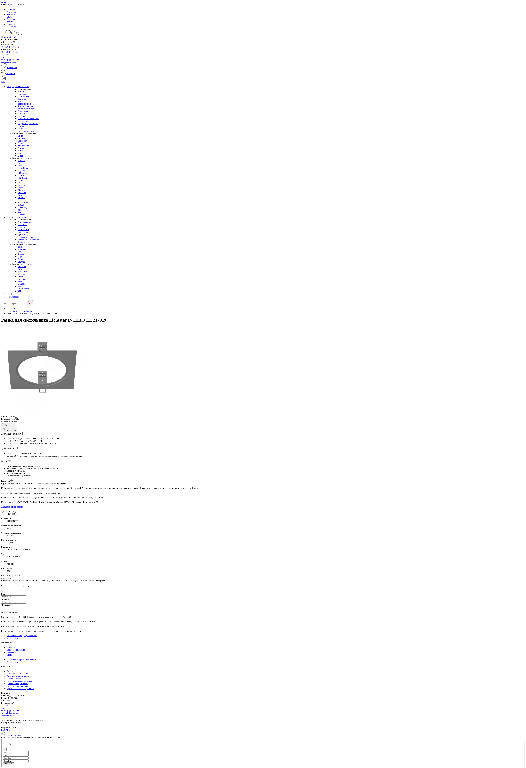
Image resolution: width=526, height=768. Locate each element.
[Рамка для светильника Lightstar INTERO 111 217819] (42, 414)
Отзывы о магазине (16, 650)
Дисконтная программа (17, 683)
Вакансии (11, 652)
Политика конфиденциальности (22, 635)
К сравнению (11, 430)
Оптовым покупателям (17, 686)
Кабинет (10, 73)
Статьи (10, 655)
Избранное (12, 67)
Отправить (6, 605)
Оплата (10, 17)
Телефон (5, 599)
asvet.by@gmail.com (10, 59)
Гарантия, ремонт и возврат (19, 676)
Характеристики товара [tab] (12, 507)
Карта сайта (12, 638)
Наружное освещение (17, 217)
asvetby (4, 54)
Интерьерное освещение (18, 86)
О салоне (11, 9)
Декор (9, 293)
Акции (10, 22)
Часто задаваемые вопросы (19, 681)
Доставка (11, 19)
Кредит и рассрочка (16, 678)
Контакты (11, 26)
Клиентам (11, 12)
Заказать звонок (8, 62)
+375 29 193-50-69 (9, 47)
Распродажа (14, 297)
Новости (11, 24)
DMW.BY (5, 730)
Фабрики (11, 14)
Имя (3, 594)
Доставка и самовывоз (17, 674)
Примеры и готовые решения (20, 688)
